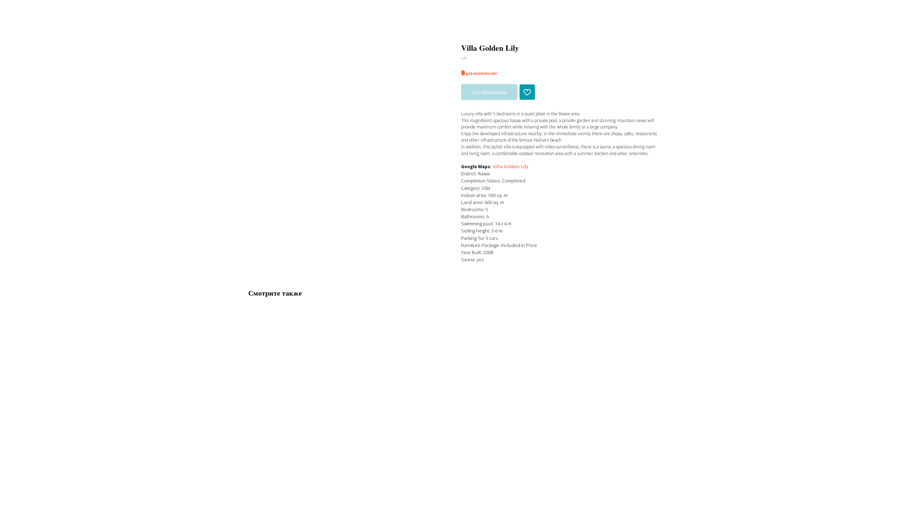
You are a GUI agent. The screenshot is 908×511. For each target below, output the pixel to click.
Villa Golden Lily (510, 167)
